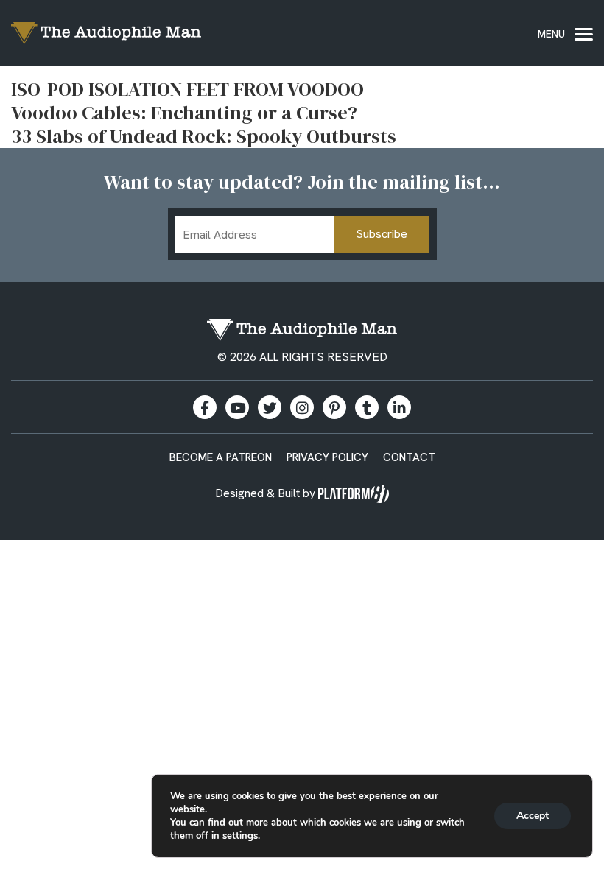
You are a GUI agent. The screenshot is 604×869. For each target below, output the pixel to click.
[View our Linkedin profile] (399, 407)
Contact (409, 457)
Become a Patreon (220, 457)
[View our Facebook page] (205, 407)
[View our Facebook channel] (237, 407)
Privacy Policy (327, 457)
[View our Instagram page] (302, 407)
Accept (532, 816)
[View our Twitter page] (269, 407)
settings (240, 835)
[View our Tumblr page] (367, 407)
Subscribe (381, 234)
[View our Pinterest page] (334, 407)
